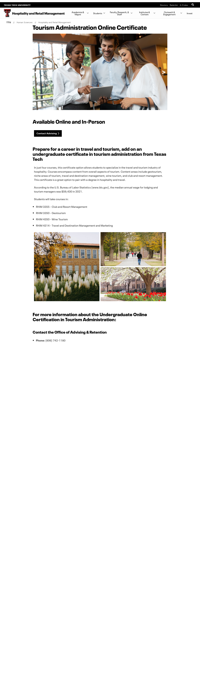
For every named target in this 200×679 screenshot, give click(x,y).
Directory (164, 5)
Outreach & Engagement (169, 13)
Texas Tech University (17, 5)
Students (97, 13)
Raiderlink (174, 5)
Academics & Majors (78, 13)
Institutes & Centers (144, 13)
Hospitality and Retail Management (54, 22)
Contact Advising (46, 133)
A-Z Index (184, 5)
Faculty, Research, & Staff (119, 13)
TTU (8, 22)
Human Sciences (25, 22)
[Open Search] (193, 5)
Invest (190, 13)
